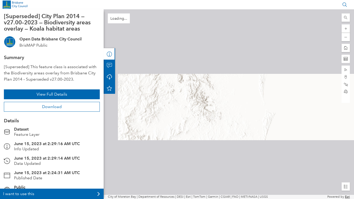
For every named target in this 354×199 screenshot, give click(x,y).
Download (52, 106)
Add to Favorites (109, 88)
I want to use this (18, 193)
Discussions (109, 65)
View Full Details (52, 94)
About (109, 54)
